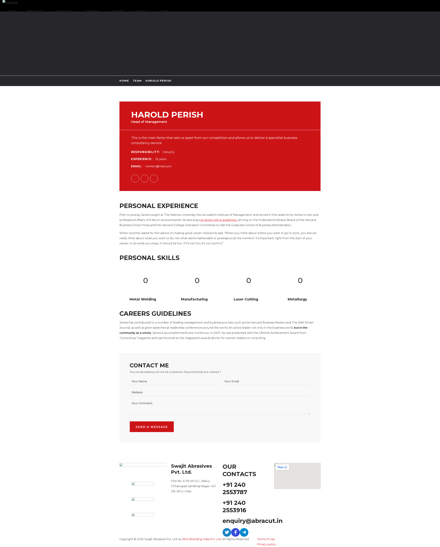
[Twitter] (227, 532)
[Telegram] (244, 532)
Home (124, 80)
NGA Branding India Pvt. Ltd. (201, 539)
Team (137, 80)
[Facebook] (235, 532)
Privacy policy (266, 544)
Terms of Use (266, 539)
